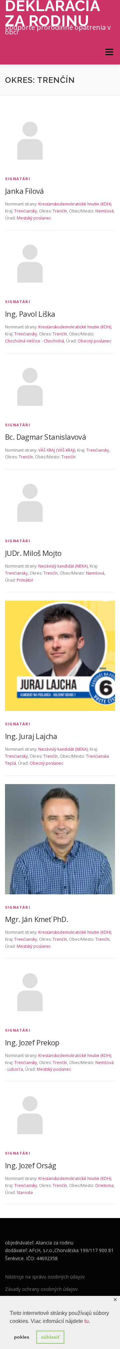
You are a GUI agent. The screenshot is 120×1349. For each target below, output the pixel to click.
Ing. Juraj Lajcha (31, 736)
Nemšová (104, 211)
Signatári (17, 178)
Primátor (25, 580)
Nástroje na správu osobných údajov (45, 1276)
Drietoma (104, 1185)
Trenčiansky (25, 211)
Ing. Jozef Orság (30, 1165)
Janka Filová (24, 191)
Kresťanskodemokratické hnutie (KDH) (74, 204)
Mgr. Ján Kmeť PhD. (36, 919)
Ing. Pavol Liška (30, 314)
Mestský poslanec (34, 218)
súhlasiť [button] (50, 1337)
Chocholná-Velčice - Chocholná (34, 341)
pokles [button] (21, 1337)
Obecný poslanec (94, 341)
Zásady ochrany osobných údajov (41, 1289)
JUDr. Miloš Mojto (33, 553)
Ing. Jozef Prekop (32, 1042)
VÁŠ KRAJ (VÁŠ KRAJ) (56, 450)
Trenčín (60, 211)
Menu (108, 52)
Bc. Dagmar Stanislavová (45, 437)
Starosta (25, 1192)
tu (86, 1321)
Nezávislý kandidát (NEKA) (63, 566)
